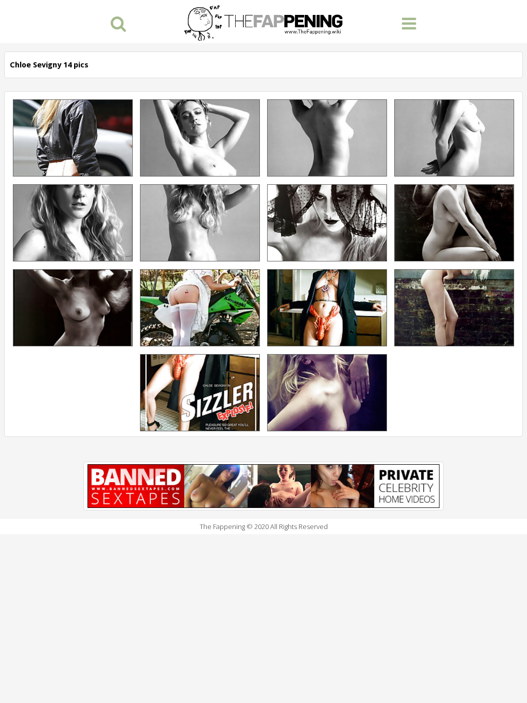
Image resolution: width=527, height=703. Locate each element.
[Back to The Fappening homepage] (263, 21)
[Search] (118, 23)
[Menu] (408, 23)
